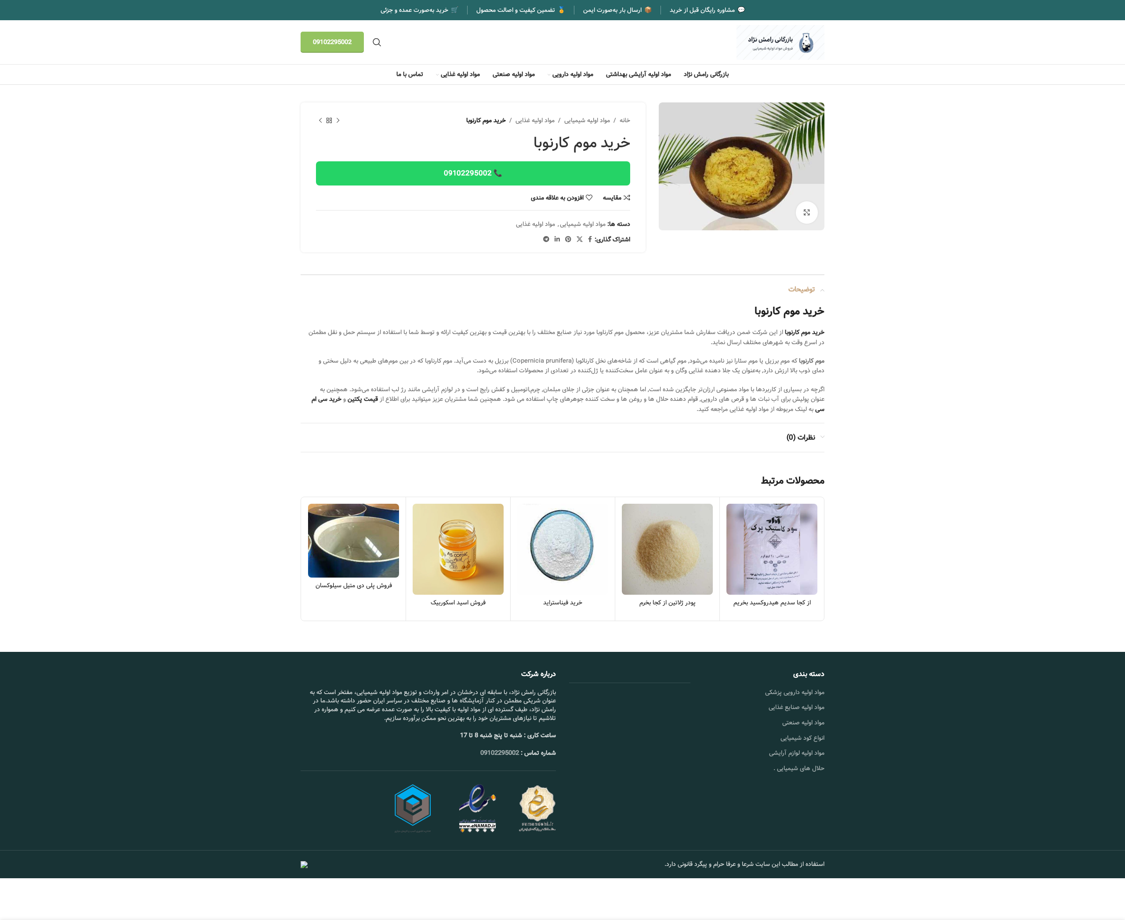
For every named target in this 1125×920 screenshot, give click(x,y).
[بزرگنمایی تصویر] (807, 212)
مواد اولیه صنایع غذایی (796, 707)
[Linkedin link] (557, 239)
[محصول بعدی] (320, 120)
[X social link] (579, 239)
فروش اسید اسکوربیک (458, 602)
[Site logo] (780, 42)
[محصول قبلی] (338, 120)
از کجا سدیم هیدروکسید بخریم (772, 602)
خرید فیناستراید (562, 602)
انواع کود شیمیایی (802, 738)
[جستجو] (377, 42)
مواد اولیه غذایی (535, 120)
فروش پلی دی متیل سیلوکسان (354, 585)
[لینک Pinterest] (568, 239)
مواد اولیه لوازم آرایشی (796, 753)
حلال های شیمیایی (800, 768)
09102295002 (332, 42)
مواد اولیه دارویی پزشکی (794, 692)
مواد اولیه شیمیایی (587, 120)
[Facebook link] (590, 239)
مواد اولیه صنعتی (803, 722)
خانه (625, 120)
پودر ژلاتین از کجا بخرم (667, 602)
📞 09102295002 (473, 173)
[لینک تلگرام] (546, 239)
